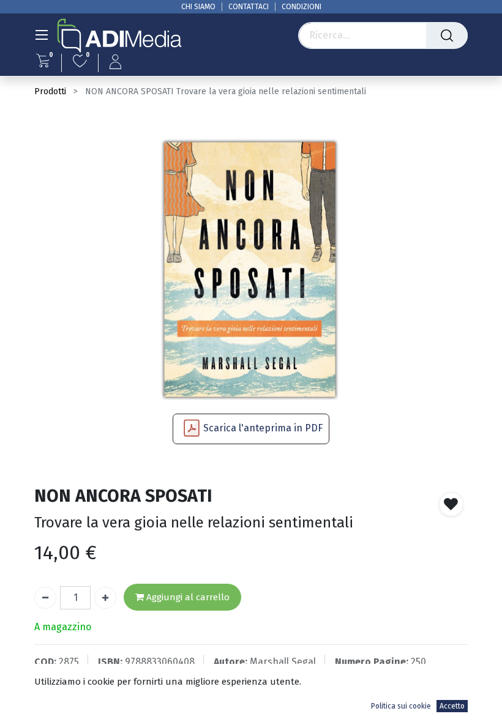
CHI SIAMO (198, 6)
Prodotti (50, 91)
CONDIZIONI (301, 6)
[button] (451, 504)
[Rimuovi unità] (45, 598)
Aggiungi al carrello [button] (187, 597)
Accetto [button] (452, 706)
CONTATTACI (248, 6)
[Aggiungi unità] (105, 598)
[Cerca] (447, 35)
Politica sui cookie (401, 706)
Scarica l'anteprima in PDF (263, 428)
